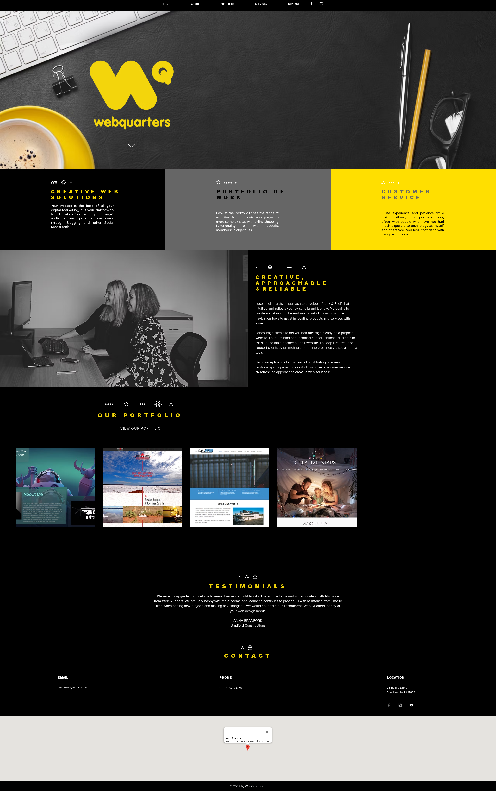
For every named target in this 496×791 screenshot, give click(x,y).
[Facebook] (311, 4)
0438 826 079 (230, 688)
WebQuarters (254, 786)
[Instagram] (321, 4)
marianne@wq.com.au (73, 687)
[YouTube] (411, 705)
